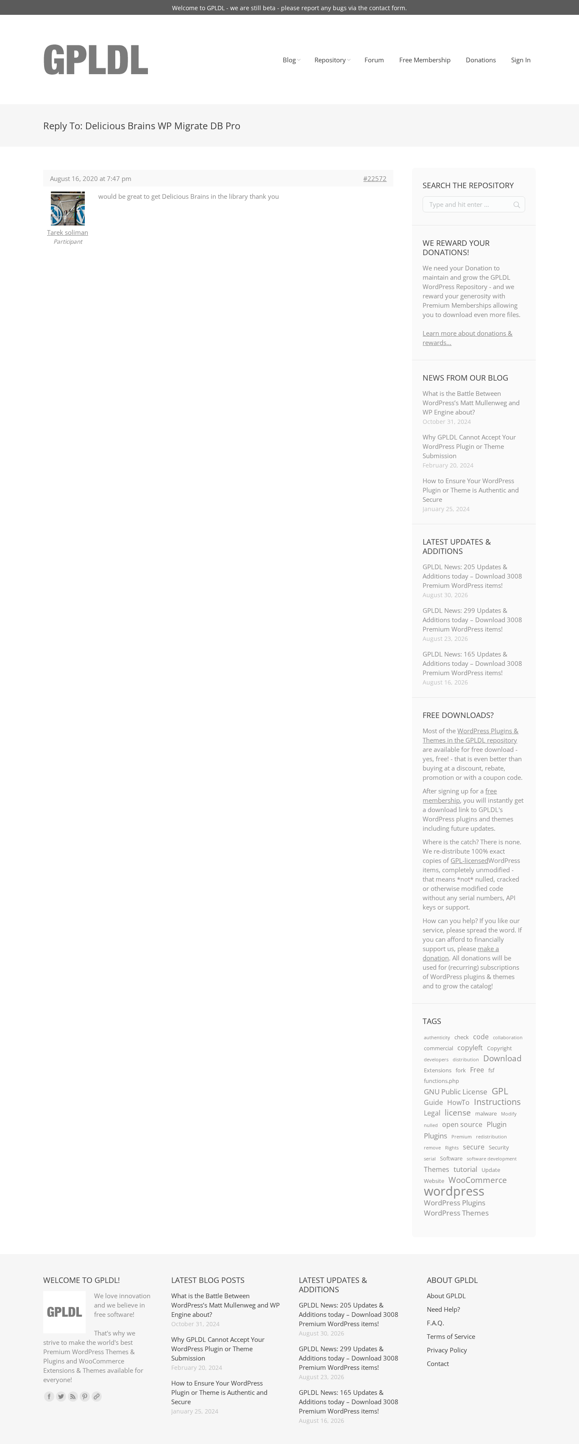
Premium (461, 1137)
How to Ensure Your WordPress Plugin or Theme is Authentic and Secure (471, 490)
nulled (431, 1125)
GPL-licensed (469, 860)
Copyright (499, 1048)
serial (430, 1159)
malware (486, 1113)
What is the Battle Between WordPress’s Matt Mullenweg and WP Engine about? (471, 402)
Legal (432, 1113)
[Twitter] (61, 1396)
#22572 (375, 178)
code (481, 1036)
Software (451, 1158)
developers (436, 1060)
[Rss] (73, 1396)
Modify (509, 1114)
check (461, 1037)
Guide (433, 1102)
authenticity (437, 1038)
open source (462, 1124)
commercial (438, 1048)
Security (499, 1147)
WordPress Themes (456, 1212)
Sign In (521, 60)
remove (432, 1148)
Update (491, 1170)
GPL (500, 1091)
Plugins (435, 1135)
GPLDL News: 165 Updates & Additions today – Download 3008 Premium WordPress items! (472, 663)
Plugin (497, 1124)
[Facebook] (49, 1396)
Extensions (437, 1070)
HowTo (458, 1102)
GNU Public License (455, 1091)
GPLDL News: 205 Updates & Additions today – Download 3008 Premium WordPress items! (472, 576)
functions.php (441, 1081)
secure (473, 1147)
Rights (452, 1148)
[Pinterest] (85, 1396)
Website (434, 1181)
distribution (466, 1060)
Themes (436, 1169)
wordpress (454, 1191)
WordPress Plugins (454, 1202)
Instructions (497, 1101)
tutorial (465, 1169)
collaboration (508, 1038)
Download (502, 1058)
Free (477, 1069)
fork (461, 1070)
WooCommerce (477, 1180)
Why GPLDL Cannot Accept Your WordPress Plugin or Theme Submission (469, 446)
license (458, 1112)
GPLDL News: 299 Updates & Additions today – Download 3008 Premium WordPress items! (472, 619)
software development (492, 1159)
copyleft (470, 1047)
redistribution (491, 1137)
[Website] (97, 1396)
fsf (491, 1070)
